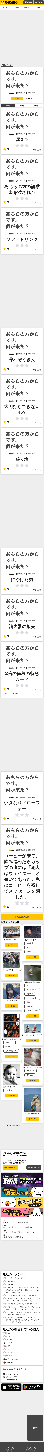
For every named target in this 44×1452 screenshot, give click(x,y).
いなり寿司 (9, 1362)
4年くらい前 (36, 150)
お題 (9, 1125)
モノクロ (9, 1090)
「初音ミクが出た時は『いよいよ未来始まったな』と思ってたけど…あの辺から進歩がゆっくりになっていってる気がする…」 (23, 1290)
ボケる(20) (17, 98)
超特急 (29, 952)
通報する (29, 98)
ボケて (3, 1125)
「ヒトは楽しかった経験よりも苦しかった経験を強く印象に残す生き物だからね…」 (23, 1313)
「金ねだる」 (10, 1284)
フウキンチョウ (32, 1011)
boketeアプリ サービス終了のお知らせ (16, 1221)
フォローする (11, 1377)
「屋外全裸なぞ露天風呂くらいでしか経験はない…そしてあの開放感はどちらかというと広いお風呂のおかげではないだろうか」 (23, 1320)
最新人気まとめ (31, 1450)
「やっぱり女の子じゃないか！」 (17, 1278)
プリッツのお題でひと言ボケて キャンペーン (18, 1231)
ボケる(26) (11, 975)
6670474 (16, 1125)
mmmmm (9, 1356)
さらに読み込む (22, 917)
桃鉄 (6, 693)
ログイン (38, 2)
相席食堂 (30, 943)
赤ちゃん (30, 1075)
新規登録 (28, 2)
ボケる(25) (11, 1006)
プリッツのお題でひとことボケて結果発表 (17, 1226)
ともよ (8, 1333)
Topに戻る (35, 1428)
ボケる (16, 7)
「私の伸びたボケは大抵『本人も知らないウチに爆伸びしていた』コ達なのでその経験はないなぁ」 (23, 1300)
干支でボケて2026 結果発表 (12, 1236)
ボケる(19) (11, 1095)
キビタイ (30, 994)
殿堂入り (9, 1450)
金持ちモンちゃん (12, 1359)
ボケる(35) (11, 945)
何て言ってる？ (32, 990)
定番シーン (9, 1042)
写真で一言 (30, 1071)
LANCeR (9, 1339)
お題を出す (27, 7)
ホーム (5, 7)
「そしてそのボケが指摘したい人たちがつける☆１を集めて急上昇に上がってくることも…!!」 (23, 1308)
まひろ (8, 1346)
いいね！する (11, 1374)
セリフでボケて (11, 1051)
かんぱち (9, 1349)
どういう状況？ (32, 998)
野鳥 (28, 1002)
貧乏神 (15, 693)
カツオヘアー (10, 1352)
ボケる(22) (11, 1056)
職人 (39, 7)
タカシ (29, 947)
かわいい (30, 1006)
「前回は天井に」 (12, 1281)
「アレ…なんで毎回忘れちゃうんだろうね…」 (21, 1295)
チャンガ (9, 1343)
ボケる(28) (32, 957)
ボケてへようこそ (34, 1167)
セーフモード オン (10, 1167)
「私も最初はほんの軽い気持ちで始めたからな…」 (23, 1304)
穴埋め (8, 1047)
